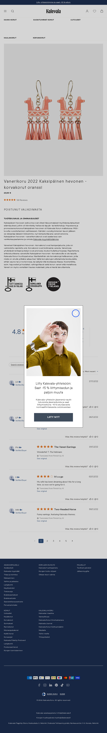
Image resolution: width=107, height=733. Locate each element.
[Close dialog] (75, 313)
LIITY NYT (53, 417)
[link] (53, 342)
